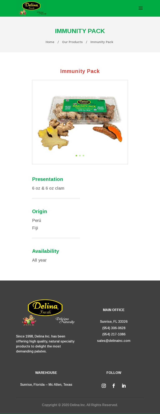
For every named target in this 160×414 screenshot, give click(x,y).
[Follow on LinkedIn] (124, 386)
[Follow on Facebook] (114, 386)
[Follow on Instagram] (104, 386)
